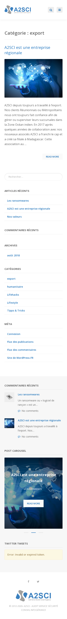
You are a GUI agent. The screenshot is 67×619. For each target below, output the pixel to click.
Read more (33, 503)
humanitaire (15, 286)
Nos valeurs (14, 216)
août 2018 (13, 255)
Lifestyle (12, 302)
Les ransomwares (18, 200)
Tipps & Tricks (16, 310)
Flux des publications (20, 341)
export (11, 278)
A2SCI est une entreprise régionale (28, 208)
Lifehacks (13, 294)
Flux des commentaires (21, 349)
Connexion (13, 334)
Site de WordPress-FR (20, 357)
